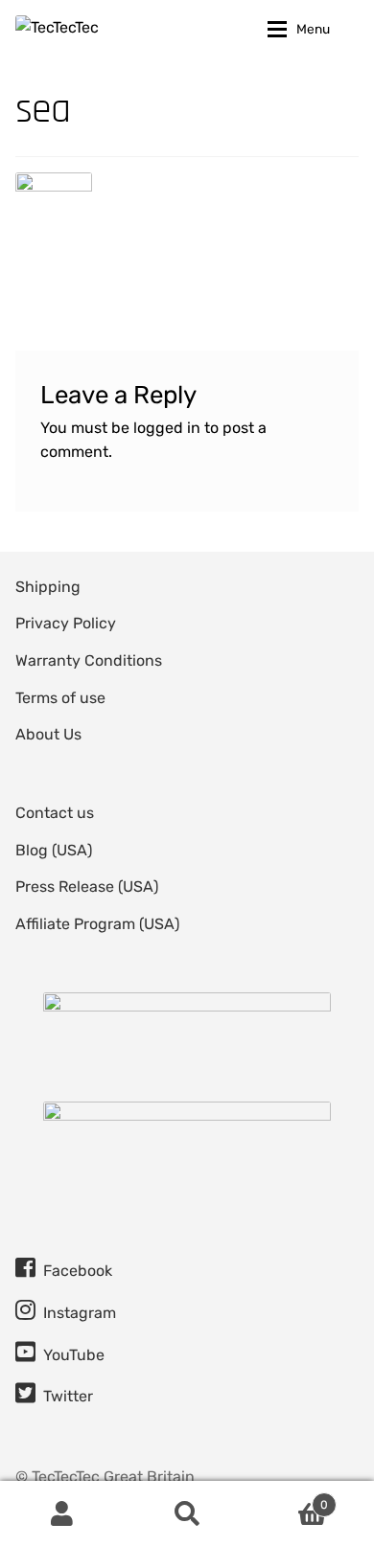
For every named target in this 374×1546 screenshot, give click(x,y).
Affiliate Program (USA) (97, 924)
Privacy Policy (65, 623)
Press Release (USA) (86, 886)
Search (187, 1513)
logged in (166, 428)
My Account (62, 1513)
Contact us (54, 813)
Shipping (48, 587)
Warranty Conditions (88, 660)
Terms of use (60, 698)
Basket (288, 1498)
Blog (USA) (53, 850)
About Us (48, 734)
